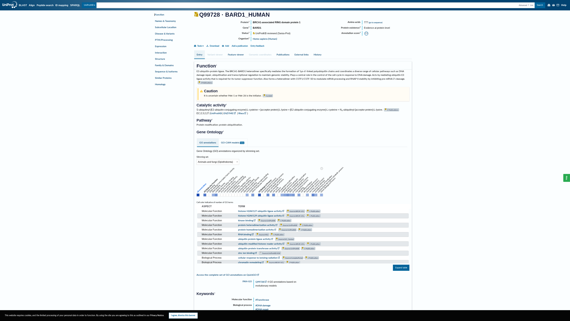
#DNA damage (263, 305)
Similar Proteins (163, 78)
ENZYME (228, 113)
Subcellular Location (165, 27)
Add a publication (240, 46)
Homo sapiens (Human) (265, 39)
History (317, 55)
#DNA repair (262, 309)
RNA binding (244, 234)
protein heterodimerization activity (256, 225)
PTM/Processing (164, 40)
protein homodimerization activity (256, 230)
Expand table (401, 268)
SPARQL (75, 5)
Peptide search (45, 5)
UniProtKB (89, 5)
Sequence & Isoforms (166, 71)
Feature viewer (236, 55)
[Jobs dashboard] (549, 5)
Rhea (241, 113)
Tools (199, 46)
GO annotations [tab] (207, 142)
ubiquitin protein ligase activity (254, 239)
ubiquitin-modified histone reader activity (260, 244)
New (242, 143)
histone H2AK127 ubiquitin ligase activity (260, 211)
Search (540, 5)
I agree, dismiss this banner (183, 315)
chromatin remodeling (249, 262)
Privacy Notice (157, 315)
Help (563, 5)
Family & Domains (164, 65)
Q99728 (259, 282)
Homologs (160, 84)
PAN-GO (247, 281)
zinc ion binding (246, 253)
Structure (160, 59)
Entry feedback (257, 46)
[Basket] (553, 5)
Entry (199, 55)
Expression (160, 46)
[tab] (199, 54)
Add (227, 46)
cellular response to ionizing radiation (257, 258)
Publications (283, 55)
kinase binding (245, 220)
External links (301, 55)
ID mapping (61, 5)
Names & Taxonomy (165, 21)
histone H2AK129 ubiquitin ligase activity (260, 216)
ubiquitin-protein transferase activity (257, 248)
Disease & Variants (165, 34)
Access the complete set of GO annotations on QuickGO (226, 275)
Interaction (161, 53)
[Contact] (558, 5)
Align (32, 5)
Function (159, 15)
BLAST (23, 5)
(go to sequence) (376, 22)
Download (214, 46)
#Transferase (262, 300)
